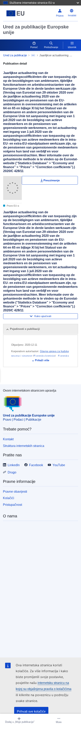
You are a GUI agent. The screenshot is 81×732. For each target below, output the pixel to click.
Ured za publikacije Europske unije (36, 29)
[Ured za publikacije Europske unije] (16, 13)
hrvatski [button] (72, 15)
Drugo (12, 472)
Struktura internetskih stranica (23, 446)
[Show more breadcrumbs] (33, 55)
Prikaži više (42, 360)
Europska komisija (44, 356)
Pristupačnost (12, 504)
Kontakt (8, 439)
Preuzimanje (51, 180)
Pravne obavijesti (15, 491)
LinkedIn (14, 465)
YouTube (58, 465)
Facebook (36, 465)
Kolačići (8, 498)
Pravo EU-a (12, 205)
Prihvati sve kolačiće (31, 711)
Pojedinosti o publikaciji (25, 328)
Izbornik (72, 47)
